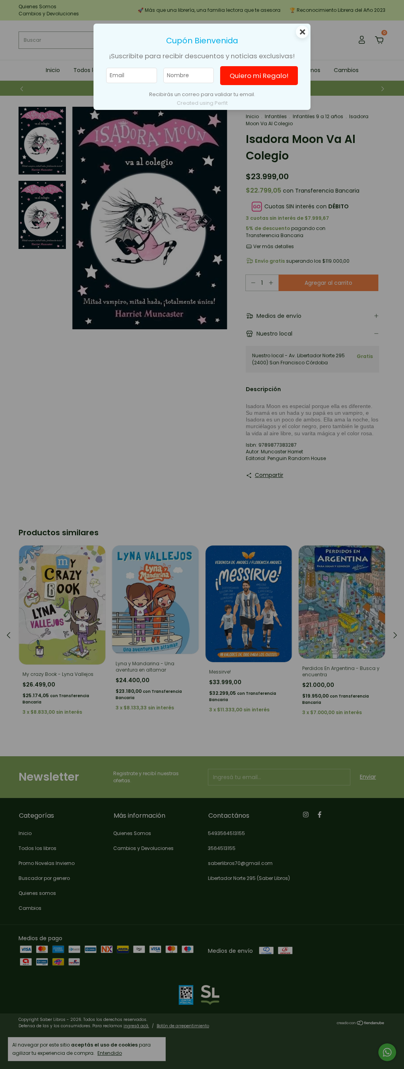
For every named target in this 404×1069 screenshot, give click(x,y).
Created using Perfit (202, 103)
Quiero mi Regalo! (259, 75)
